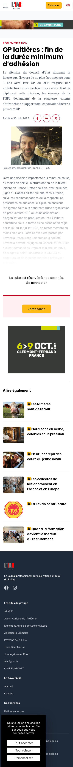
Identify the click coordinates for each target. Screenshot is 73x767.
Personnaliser (24, 758)
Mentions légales (48, 740)
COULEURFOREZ (14, 668)
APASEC (9, 611)
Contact (8, 693)
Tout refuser (23, 750)
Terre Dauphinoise (14, 647)
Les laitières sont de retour (38, 406)
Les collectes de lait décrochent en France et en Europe (43, 484)
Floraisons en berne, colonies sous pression (45, 431)
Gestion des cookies (46, 753)
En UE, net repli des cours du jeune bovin (44, 456)
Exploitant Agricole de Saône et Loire (25, 625)
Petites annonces (14, 711)
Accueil (8, 686)
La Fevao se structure (47, 504)
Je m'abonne (36, 309)
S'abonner (54, 5)
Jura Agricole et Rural (16, 654)
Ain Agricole (11, 661)
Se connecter (36, 283)
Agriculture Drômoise (16, 632)
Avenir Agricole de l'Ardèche (20, 618)
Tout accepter (23, 743)
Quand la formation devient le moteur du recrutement (45, 534)
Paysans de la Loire (15, 639)
